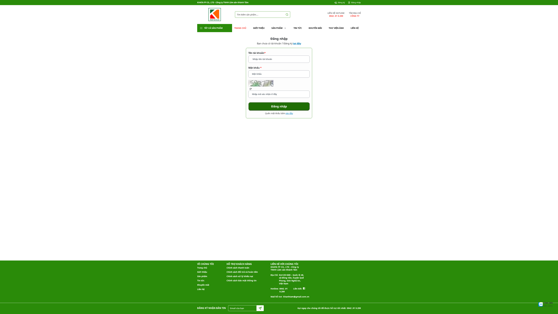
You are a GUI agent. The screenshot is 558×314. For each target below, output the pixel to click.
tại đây (297, 43)
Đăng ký (341, 2)
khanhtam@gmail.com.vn (296, 296)
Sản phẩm (276, 28)
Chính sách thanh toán (238, 267)
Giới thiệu (259, 28)
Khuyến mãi (315, 28)
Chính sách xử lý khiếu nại (240, 276)
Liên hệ (355, 28)
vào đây (289, 113)
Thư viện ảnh (336, 28)
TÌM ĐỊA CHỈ (355, 14)
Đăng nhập (356, 2)
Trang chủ (240, 28)
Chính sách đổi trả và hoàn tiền (242, 272)
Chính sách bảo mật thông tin (241, 280)
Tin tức (298, 28)
